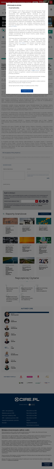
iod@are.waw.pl (35, 70)
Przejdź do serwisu (27, 90)
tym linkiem (22, 43)
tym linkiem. (14, 26)
